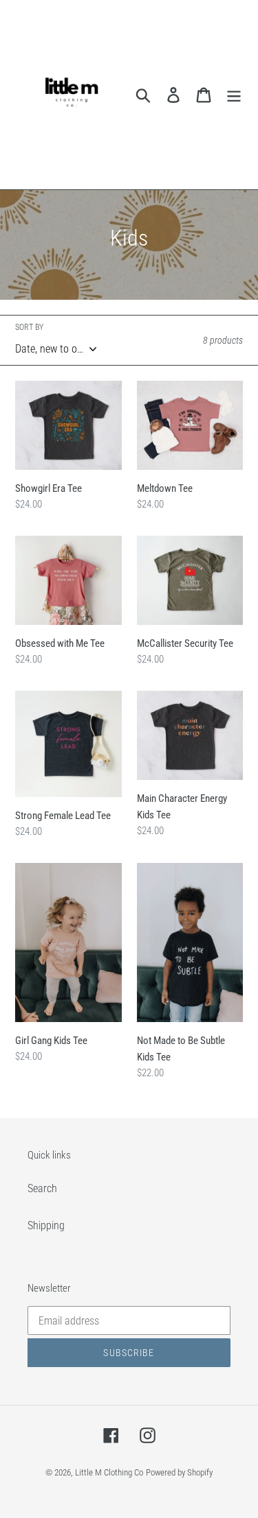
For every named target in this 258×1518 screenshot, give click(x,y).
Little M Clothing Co (109, 1472)
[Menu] (234, 95)
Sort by (29, 327)
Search (42, 1188)
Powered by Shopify (179, 1472)
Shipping (46, 1225)
